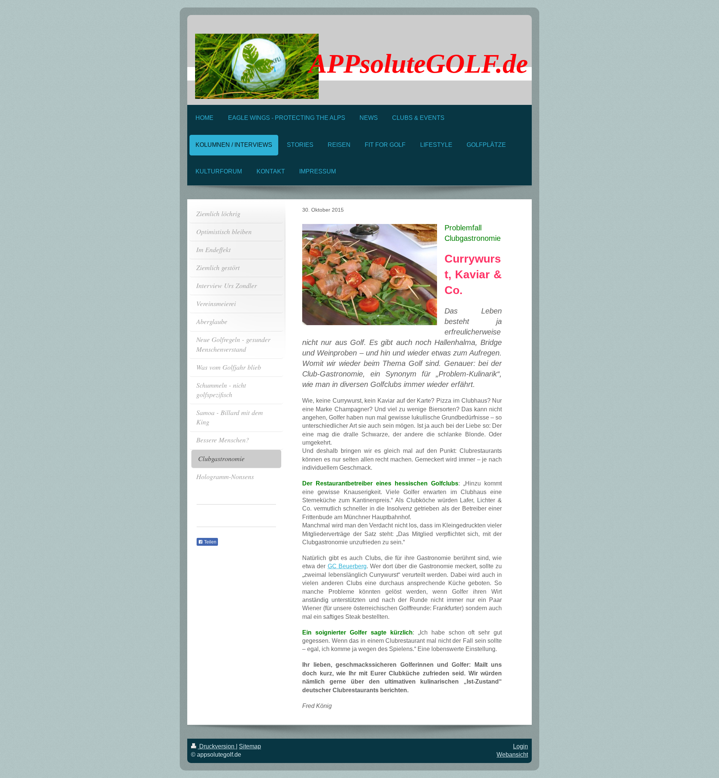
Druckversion (217, 746)
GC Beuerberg (347, 566)
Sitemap (250, 746)
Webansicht (512, 754)
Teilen (209, 542)
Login (520, 746)
